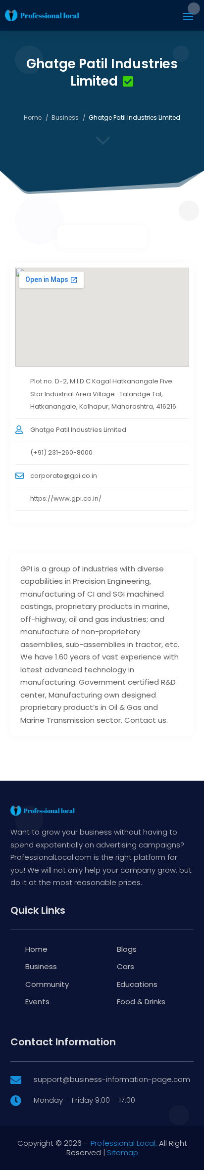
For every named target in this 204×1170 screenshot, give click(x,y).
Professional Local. (124, 1143)
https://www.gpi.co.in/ (66, 498)
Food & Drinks (141, 1001)
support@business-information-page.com (112, 1079)
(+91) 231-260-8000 (61, 452)
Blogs (127, 949)
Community (47, 984)
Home (33, 117)
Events (37, 1001)
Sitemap (122, 1152)
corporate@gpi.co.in (63, 475)
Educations (137, 984)
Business (65, 117)
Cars (125, 966)
